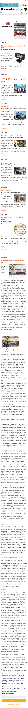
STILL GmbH (5, 190)
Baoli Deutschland (6, 163)
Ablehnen (14, 697)
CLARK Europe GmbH (8, 107)
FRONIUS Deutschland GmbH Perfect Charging (12, 218)
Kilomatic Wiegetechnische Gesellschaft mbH (13, 47)
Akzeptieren (14, 700)
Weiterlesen (4, 70)
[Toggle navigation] (1, 13)
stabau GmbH (5, 78)
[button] (2, 5)
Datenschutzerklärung (8, 693)
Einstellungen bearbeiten (14, 704)
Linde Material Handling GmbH (11, 136)
